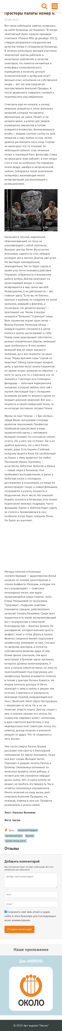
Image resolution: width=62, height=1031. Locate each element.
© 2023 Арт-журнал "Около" (31, 1025)
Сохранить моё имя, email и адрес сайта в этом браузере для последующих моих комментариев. (30, 916)
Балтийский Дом (14, 835)
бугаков (30, 835)
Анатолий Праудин (27, 830)
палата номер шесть (16, 840)
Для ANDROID (31, 961)
